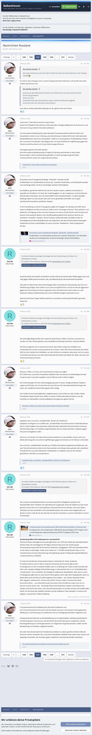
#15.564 (86, 249)
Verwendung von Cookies (61, 261)
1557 (37, 57)
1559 (51, 57)
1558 (44, 57)
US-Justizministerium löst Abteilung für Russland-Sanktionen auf (45, 644)
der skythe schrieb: (30, 69)
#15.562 (86, 119)
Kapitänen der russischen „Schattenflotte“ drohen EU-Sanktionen (46, 460)
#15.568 (86, 475)
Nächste (71, 57)
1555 (24, 57)
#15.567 (86, 417)
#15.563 (86, 176)
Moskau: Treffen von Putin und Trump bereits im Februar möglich (45, 406)
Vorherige (6, 57)
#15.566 (86, 368)
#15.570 (86, 604)
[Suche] (88, 7)
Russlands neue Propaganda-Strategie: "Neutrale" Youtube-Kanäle (53, 232)
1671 (63, 57)
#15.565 (86, 311)
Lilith (6, 49)
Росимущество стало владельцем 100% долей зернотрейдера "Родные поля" (57, 527)
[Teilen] (81, 63)
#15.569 (86, 523)
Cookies (24, 724)
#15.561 (86, 64)
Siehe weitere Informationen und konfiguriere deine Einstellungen (25, 730)
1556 (31, 57)
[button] (84, 7)
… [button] (18, 57)
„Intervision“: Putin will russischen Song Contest (39, 164)
